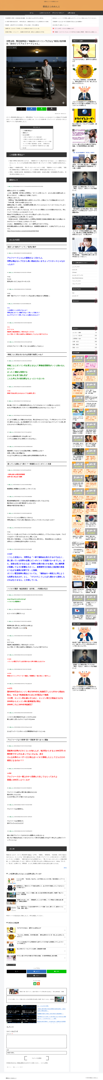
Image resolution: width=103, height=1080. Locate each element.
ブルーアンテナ (76, 283)
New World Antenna (77, 278)
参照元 (65, 867)
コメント (9, 1033)
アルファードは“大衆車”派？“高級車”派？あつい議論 (36, 145)
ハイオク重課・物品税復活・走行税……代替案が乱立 (37, 143)
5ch (73, 293)
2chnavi (74, 272)
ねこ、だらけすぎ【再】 (43, 1006)
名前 (7, 1050)
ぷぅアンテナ (76, 266)
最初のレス (25, 132)
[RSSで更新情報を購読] (38, 983)
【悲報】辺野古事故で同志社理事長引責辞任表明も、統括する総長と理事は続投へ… (51, 1009)
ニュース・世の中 (11, 964)
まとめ (24, 148)
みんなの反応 (26, 134)
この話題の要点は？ (27, 130)
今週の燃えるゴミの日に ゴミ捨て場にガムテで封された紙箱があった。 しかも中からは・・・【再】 (51, 1017)
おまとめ (74, 269)
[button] (52, 109)
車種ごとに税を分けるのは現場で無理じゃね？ (35, 139)
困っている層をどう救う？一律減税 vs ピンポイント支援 (37, 141)
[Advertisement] (84, 314)
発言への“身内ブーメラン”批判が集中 (33, 137)
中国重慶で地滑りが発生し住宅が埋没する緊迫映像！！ (50, 1013)
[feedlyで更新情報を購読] (34, 983)
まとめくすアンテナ (77, 275)
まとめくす (75, 295)
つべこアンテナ (76, 281)
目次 (34, 127)
